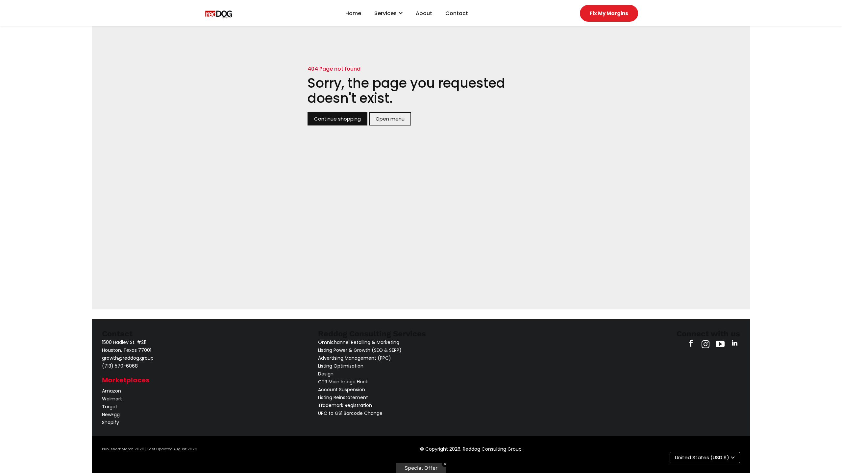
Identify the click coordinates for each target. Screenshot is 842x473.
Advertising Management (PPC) (354, 358)
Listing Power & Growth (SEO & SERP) (360, 350)
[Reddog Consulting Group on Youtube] (720, 345)
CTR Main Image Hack (343, 381)
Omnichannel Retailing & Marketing (358, 342)
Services (385, 13)
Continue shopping (337, 118)
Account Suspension (341, 389)
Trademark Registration (345, 405)
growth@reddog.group (128, 358)
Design (326, 374)
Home (353, 13)
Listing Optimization (340, 366)
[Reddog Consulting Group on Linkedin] (734, 345)
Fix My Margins (609, 13)
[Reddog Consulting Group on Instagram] (705, 345)
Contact (456, 13)
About (424, 13)
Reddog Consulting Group (492, 449)
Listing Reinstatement (343, 397)
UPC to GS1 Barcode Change (350, 413)
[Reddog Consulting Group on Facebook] (691, 345)
